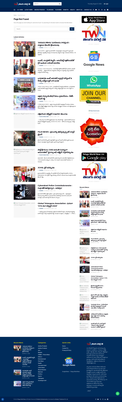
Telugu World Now (44, 116)
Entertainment (42, 359)
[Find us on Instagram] (101, 10)
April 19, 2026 (48, 65)
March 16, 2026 (54, 155)
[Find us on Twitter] (99, 10)
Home (21, 9)
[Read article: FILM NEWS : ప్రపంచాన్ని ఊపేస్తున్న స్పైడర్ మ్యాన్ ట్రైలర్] (24, 138)
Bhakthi (65, 9)
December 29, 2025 (49, 208)
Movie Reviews (42, 369)
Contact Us (88, 9)
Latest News (29, 9)
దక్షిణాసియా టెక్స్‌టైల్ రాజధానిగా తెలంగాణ (52, 114)
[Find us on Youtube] (96, 10)
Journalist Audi (42, 365)
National (40, 372)
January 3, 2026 (49, 190)
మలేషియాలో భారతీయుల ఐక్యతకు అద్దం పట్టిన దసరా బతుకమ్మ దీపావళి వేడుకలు (99, 315)
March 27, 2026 (48, 137)
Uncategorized (42, 380)
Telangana (50, 9)
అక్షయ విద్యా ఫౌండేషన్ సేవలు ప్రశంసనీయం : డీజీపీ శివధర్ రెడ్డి (28, 383)
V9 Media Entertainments (42, 399)
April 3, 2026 (53, 116)
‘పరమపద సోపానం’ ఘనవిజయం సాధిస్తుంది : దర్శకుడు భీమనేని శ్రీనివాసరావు (99, 193)
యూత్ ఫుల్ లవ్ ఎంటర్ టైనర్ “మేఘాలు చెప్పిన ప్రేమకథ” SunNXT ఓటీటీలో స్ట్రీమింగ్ (98, 325)
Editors (40, 356)
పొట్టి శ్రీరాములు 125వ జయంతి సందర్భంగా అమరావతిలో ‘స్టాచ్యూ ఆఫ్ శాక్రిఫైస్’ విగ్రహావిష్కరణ (99, 249)
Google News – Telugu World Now (71, 371)
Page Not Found (21, 15)
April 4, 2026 (48, 101)
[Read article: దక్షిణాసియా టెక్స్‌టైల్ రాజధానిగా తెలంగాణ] (24, 120)
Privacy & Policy (66, 350)
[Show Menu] (14, 9)
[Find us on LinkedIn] (104, 10)
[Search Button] (60, 3)
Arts (39, 350)
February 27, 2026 (49, 170)
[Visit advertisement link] (94, 28)
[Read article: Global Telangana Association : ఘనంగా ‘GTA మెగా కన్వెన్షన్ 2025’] (24, 210)
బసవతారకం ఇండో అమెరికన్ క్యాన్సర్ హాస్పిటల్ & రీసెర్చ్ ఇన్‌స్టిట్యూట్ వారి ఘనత (98, 212)
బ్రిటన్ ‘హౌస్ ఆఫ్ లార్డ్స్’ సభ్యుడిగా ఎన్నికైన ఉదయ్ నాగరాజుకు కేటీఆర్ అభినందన (99, 296)
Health (72, 9)
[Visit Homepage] (22, 4)
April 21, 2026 (48, 47)
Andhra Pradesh (39, 9)
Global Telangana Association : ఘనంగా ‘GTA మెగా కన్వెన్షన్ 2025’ (99, 277)
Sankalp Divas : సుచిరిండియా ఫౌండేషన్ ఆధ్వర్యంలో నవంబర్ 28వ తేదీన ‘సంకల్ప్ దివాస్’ (99, 306)
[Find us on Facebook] (93, 10)
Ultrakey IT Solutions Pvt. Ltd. (61, 399)
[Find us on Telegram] (107, 10)
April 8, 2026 (48, 83)
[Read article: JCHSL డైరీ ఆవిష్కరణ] (24, 174)
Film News (58, 9)
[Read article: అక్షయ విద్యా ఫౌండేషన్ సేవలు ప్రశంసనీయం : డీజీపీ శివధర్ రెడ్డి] (24, 102)
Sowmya (41, 47)
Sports (40, 376)
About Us (79, 9)
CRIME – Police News (44, 354)
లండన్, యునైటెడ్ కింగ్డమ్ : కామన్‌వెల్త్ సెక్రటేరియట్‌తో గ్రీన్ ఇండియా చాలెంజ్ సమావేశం (98, 203)
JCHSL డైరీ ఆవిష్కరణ (46, 168)
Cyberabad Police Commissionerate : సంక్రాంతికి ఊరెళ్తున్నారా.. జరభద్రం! (99, 268)
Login (106, 3)
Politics (40, 374)
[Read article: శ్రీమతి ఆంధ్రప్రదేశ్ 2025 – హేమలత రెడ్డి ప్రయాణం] (85, 288)
